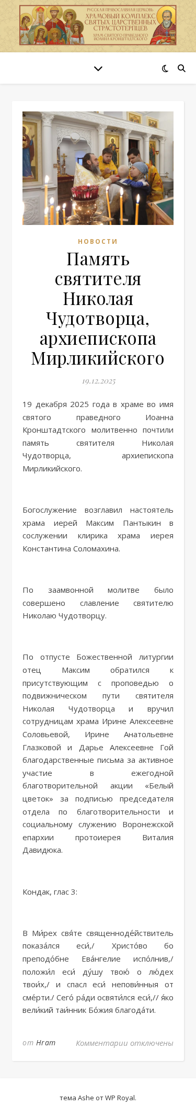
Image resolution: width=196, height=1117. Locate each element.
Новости (98, 241)
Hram (46, 1042)
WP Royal (120, 1097)
